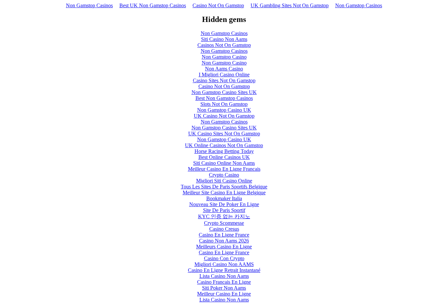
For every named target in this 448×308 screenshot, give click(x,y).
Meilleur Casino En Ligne (224, 294)
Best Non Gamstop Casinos (224, 98)
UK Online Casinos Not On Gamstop (224, 145)
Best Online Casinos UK (224, 157)
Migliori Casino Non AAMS (224, 264)
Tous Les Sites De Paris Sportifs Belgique (224, 186)
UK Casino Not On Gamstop (224, 116)
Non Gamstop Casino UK (224, 110)
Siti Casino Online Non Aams (224, 163)
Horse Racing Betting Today (224, 151)
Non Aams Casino (224, 68)
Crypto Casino (224, 175)
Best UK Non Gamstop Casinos (152, 5)
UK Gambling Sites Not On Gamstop (290, 5)
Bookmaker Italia (224, 198)
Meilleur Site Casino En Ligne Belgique (224, 192)
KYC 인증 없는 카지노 (224, 216)
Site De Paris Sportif (224, 210)
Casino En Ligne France (224, 235)
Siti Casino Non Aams (224, 39)
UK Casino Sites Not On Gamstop (224, 133)
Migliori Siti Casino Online (224, 180)
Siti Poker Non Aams (224, 288)
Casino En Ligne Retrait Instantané (224, 270)
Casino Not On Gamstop (218, 5)
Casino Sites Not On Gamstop (224, 80)
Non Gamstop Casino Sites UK (224, 92)
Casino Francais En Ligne (224, 282)
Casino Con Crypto (224, 258)
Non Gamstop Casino (224, 57)
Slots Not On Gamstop (224, 104)
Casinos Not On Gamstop (224, 45)
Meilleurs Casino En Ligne (224, 246)
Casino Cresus (224, 229)
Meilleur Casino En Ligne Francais (224, 169)
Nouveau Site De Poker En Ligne (224, 204)
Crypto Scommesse (224, 223)
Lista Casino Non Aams (224, 276)
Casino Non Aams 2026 (224, 240)
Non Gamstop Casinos (89, 5)
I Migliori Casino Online (224, 74)
